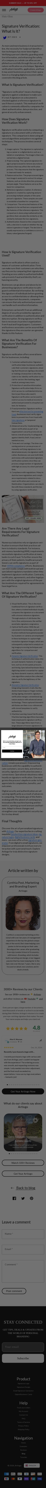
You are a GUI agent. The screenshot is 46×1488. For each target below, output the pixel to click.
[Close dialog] (43, 731)
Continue (12, 751)
